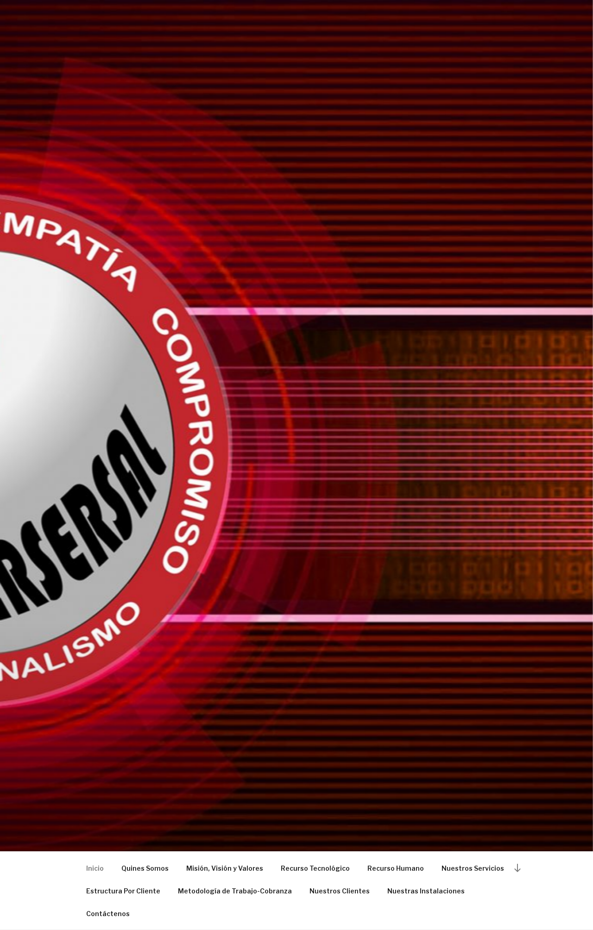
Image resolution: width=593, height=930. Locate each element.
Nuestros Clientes (339, 891)
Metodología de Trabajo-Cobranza (235, 891)
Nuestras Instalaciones (426, 891)
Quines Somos (145, 868)
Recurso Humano (395, 868)
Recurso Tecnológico (315, 868)
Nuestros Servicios (473, 868)
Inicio (95, 868)
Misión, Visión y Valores (224, 868)
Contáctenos (108, 913)
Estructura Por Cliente (123, 891)
